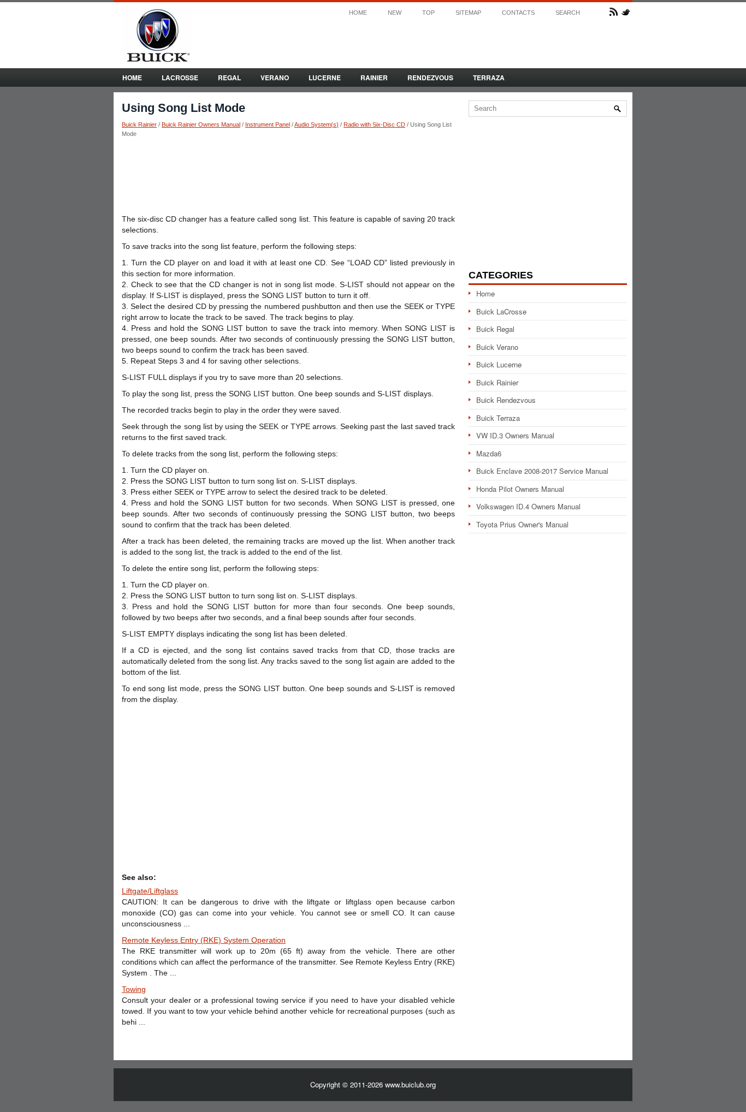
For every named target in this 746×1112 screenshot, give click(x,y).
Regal (229, 77)
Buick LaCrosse (501, 311)
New (394, 13)
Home (358, 13)
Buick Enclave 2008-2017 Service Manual (542, 471)
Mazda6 (488, 453)
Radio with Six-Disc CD (374, 124)
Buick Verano (497, 347)
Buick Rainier (139, 124)
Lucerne (325, 77)
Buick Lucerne (499, 364)
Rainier (374, 77)
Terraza (489, 77)
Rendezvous (430, 77)
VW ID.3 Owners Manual (515, 435)
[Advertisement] (288, 175)
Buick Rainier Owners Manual (201, 124)
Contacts (518, 13)
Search (567, 13)
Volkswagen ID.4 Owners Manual (528, 506)
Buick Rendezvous (506, 400)
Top (428, 13)
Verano (274, 77)
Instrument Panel (267, 124)
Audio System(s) (316, 124)
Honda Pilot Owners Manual (520, 489)
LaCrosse (180, 77)
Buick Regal (495, 329)
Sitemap (468, 13)
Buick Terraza (498, 418)
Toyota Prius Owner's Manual (522, 524)
